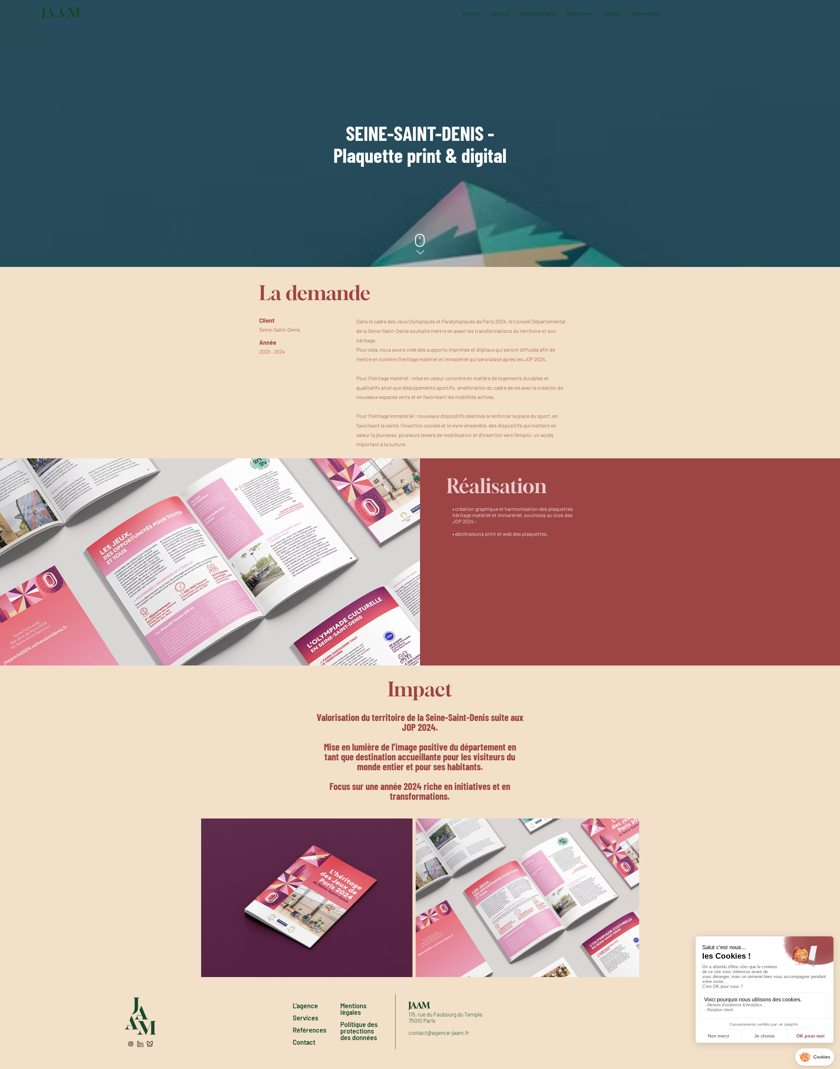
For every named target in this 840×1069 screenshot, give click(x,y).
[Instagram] (131, 1044)
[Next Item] (628, 897)
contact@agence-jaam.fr (439, 1032)
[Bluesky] (150, 1044)
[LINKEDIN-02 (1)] (140, 1044)
